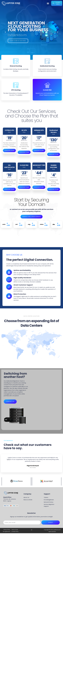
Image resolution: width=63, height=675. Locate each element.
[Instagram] (31, 530)
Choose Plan (9, 150)
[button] (48, 3)
